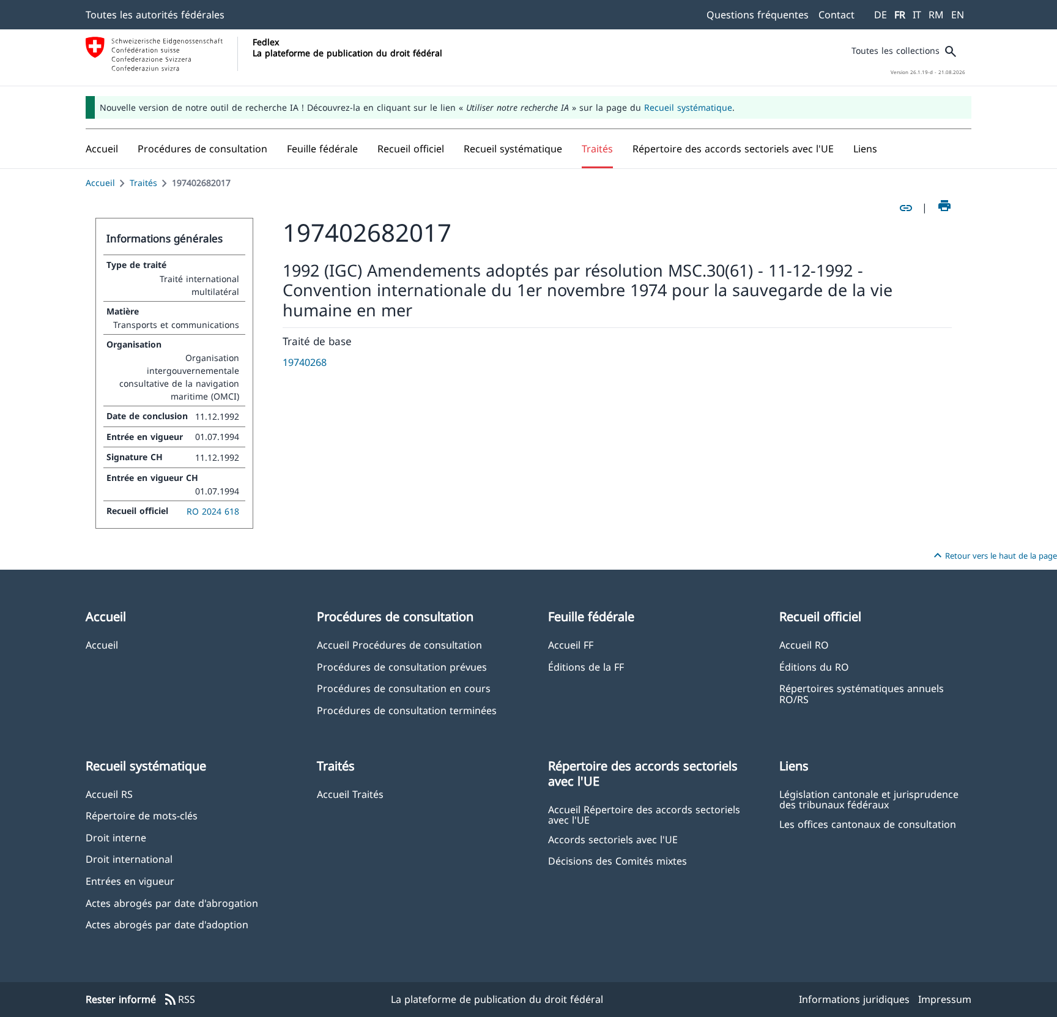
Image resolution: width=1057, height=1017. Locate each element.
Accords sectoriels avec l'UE (613, 839)
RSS (179, 1000)
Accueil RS (109, 794)
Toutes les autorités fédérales (155, 14)
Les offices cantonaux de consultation (867, 824)
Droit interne (116, 837)
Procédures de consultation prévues (402, 666)
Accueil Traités (350, 794)
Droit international (129, 858)
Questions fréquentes (758, 14)
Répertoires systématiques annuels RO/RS (861, 693)
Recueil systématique (688, 107)
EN (957, 14)
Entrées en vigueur (130, 880)
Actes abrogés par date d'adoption (167, 924)
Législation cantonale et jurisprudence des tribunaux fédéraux (869, 799)
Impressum (944, 999)
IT (917, 14)
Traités (143, 182)
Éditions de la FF (586, 666)
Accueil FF (570, 644)
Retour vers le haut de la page (993, 555)
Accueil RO (804, 644)
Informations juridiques (854, 999)
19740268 (305, 362)
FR (899, 14)
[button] (202, 148)
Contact (836, 14)
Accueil (100, 182)
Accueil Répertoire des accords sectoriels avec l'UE (644, 814)
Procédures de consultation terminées (407, 710)
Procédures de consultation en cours (404, 688)
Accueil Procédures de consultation (399, 644)
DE (880, 14)
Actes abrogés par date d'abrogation (172, 902)
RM (936, 14)
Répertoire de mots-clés (142, 815)
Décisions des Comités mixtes (617, 860)
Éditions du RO (814, 666)
